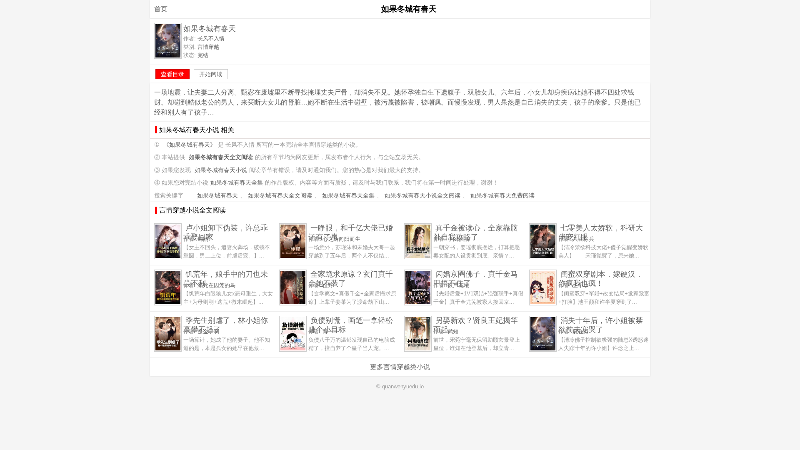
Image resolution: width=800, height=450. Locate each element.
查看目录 (172, 74)
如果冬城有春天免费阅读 (502, 195)
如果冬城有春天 (217, 195)
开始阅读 (210, 74)
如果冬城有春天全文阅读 (280, 195)
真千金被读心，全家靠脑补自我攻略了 (475, 232)
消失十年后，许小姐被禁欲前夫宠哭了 (600, 325)
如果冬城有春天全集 (236, 183)
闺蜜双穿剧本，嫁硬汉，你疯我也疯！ (600, 279)
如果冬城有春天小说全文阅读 (422, 195)
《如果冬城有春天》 (189, 145)
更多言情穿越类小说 (400, 366)
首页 (161, 8)
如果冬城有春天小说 (221, 170)
